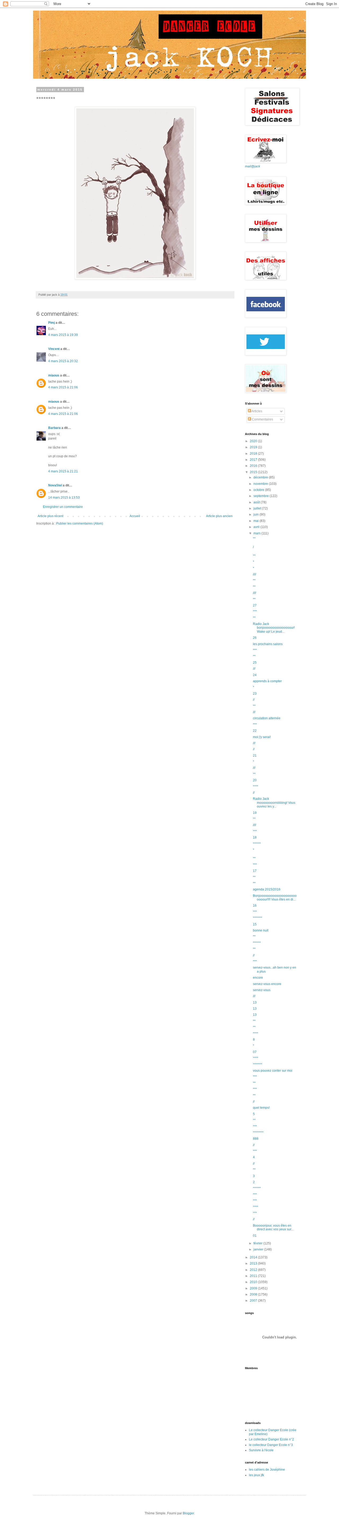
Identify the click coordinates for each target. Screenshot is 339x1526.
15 (255, 924)
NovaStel (55, 485)
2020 (254, 441)
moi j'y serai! (262, 737)
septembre (261, 496)
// (254, 700)
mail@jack (252, 166)
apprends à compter (267, 681)
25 (255, 662)
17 (255, 871)
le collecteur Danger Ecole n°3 (271, 1445)
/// (254, 669)
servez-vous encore (267, 984)
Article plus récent (50, 516)
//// (254, 574)
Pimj (51, 323)
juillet (257, 508)
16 (255, 905)
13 (255, 1002)
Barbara (54, 428)
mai (256, 521)
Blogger (188, 1513)
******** (258, 1132)
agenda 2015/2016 (266, 889)
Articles (256, 411)
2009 (254, 1288)
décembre (261, 477)
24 (255, 675)
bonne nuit (260, 930)
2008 (254, 1294)
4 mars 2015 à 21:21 (63, 471)
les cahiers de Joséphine (267, 1469)
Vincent (54, 349)
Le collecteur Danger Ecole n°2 (271, 1439)
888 (255, 1139)
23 (255, 693)
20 (255, 780)
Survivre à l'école (261, 1450)
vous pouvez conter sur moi (272, 1070)
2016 (254, 466)
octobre (259, 490)
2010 (254, 1282)
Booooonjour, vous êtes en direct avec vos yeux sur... (273, 1227)
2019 (254, 447)
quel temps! (261, 1108)
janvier (258, 1249)
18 (255, 837)
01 (255, 1235)
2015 (254, 472)
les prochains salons (268, 644)
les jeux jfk (256, 1475)
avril (256, 527)
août (257, 502)
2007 (254, 1300)
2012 (254, 1270)
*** (255, 611)
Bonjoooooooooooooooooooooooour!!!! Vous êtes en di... (275, 897)
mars (257, 533)
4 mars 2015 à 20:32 (63, 361)
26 (255, 638)
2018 (254, 453)
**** (255, 786)
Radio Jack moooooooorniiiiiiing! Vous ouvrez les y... (274, 802)
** (254, 538)
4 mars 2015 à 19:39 (63, 335)
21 (255, 755)
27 (255, 605)
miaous (53, 375)
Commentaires (262, 419)
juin (256, 514)
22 (255, 731)
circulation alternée (266, 718)
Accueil (135, 516)
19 (255, 813)
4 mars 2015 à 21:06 (63, 387)
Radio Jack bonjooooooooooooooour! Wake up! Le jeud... (274, 627)
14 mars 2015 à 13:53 (64, 497)
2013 (254, 1263)
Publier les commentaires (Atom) (79, 523)
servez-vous (261, 990)
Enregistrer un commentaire (63, 507)
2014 (254, 1257)
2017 (254, 460)
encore (258, 977)
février (258, 1243)
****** (257, 844)
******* (257, 918)
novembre (261, 484)
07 (255, 1052)
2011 (254, 1276)
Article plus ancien (219, 516)
